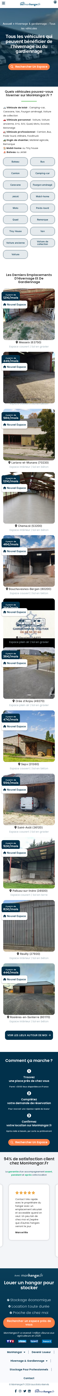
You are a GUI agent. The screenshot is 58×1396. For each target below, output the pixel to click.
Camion (15, 173)
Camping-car (42, 173)
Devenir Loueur (41, 1352)
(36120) (37, 827)
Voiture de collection (42, 243)
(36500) (42, 890)
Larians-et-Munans (24, 462)
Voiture (15, 254)
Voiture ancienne (15, 243)
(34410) (36, 637)
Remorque (42, 219)
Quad (16, 219)
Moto (15, 208)
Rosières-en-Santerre (24, 1017)
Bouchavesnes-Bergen (24, 589)
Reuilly (24, 953)
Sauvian (24, 637)
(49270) (39, 701)
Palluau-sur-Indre (24, 890)
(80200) (45, 589)
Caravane (15, 185)
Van (42, 231)
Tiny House (15, 231)
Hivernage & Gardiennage (27, 1361)
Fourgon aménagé (42, 185)
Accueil (7, 23)
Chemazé (24, 525)
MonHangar (14, 1352)
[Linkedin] (29, 1391)
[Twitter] (24, 1391)
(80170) (45, 1017)
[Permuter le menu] (3, 3)
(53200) (36, 525)
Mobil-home (42, 196)
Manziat (24, 399)
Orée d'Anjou (24, 701)
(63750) (36, 342)
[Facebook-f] (15, 1391)
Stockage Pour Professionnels (29, 1369)
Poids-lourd (42, 208)
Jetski (15, 196)
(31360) (34, 764)
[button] (29, 66)
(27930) (34, 953)
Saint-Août (24, 827)
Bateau (15, 161)
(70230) (43, 462)
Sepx (24, 764)
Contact (29, 1378)
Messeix (24, 342)
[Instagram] (20, 1391)
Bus (42, 161)
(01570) (36, 399)
